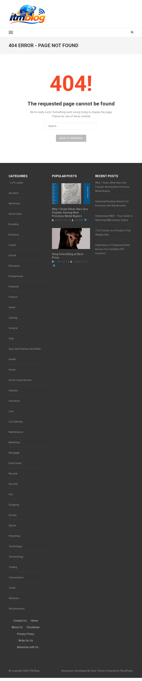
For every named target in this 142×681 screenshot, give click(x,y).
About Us (17, 627)
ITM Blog (34, 670)
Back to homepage (71, 138)
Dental (12, 255)
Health (12, 359)
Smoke (13, 515)
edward (78, 220)
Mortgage (14, 452)
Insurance (14, 400)
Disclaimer (33, 627)
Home (12, 369)
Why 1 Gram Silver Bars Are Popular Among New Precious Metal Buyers (70, 212)
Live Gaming (16, 421)
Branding (14, 224)
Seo (11, 494)
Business (14, 234)
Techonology (16, 556)
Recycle (13, 473)
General (13, 328)
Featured (14, 286)
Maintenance (16, 432)
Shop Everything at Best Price (67, 255)
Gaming (13, 317)
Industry (13, 390)
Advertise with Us (27, 647)
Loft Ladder (16, 182)
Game (12, 307)
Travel (12, 587)
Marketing (14, 442)
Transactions (16, 577)
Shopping (14, 504)
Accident (14, 193)
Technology (15, 546)
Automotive (15, 213)
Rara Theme (98, 670)
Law (11, 411)
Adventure (14, 203)
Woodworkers (17, 608)
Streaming (14, 535)
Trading (13, 567)
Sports (12, 525)
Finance (13, 297)
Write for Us (25, 640)
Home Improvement (20, 380)
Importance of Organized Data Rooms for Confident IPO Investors (112, 249)
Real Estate (15, 463)
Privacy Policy (25, 634)
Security (13, 484)
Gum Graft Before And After (25, 348)
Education (14, 265)
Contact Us (20, 620)
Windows (14, 598)
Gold (11, 338)
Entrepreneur (16, 276)
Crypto (12, 245)
